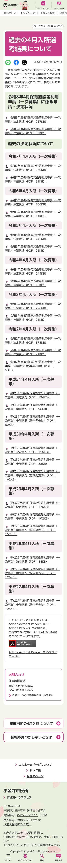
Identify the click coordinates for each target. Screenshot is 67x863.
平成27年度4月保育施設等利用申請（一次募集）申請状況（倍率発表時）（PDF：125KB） (32, 604)
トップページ (28, 13)
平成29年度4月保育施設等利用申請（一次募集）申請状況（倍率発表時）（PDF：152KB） (32, 530)
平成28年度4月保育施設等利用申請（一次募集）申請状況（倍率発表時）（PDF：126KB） (32, 573)
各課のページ (35, 776)
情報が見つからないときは (31, 737)
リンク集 (35, 770)
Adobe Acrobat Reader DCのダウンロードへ (33, 654)
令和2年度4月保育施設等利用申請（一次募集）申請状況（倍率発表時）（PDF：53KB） (33, 365)
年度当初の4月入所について (31, 723)
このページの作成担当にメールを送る (32, 695)
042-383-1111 (27, 815)
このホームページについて (35, 764)
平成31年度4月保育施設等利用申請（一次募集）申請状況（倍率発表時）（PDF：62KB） (32, 420)
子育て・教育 (47, 13)
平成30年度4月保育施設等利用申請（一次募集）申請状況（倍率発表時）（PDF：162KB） (32, 475)
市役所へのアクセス (19, 797)
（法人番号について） (17, 824)
